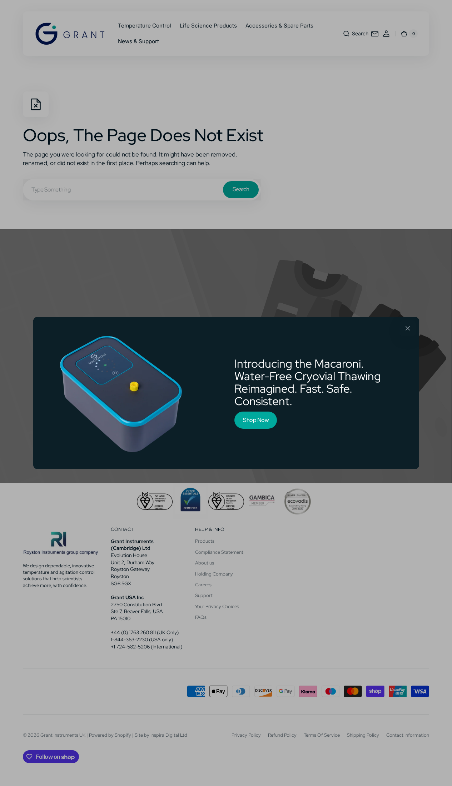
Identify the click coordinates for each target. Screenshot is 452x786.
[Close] (408, 328)
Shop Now (255, 420)
